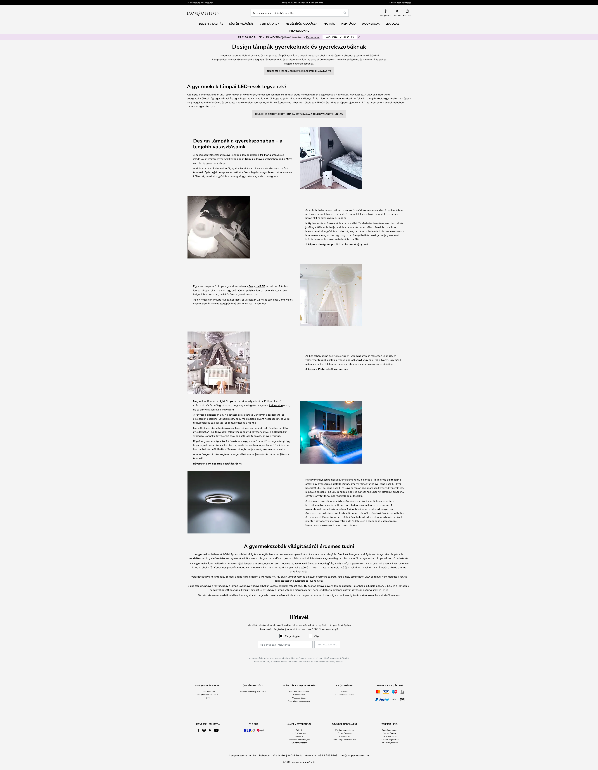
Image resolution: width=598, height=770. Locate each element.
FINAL (340, 37)
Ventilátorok (269, 23)
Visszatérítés (299, 694)
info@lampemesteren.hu (208, 694)
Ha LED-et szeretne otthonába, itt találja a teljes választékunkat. (299, 113)
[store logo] (203, 13)
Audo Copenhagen (390, 730)
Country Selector (299, 742)
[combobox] (300, 12)
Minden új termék (390, 742)
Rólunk (299, 730)
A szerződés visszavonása (299, 701)
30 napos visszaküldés (344, 694)
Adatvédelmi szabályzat (299, 739)
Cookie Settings (344, 733)
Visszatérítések (299, 698)
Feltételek (299, 736)
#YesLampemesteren (344, 730)
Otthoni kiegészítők (390, 739)
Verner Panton (390, 733)
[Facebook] (198, 730)
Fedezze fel (313, 37)
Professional (299, 30)
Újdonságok (371, 23)
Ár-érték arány (389, 736)
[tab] (208, 693)
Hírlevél (344, 691)
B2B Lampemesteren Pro (344, 739)
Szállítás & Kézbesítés (299, 691)
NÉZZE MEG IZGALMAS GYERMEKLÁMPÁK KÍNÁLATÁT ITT (299, 70)
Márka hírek (344, 736)
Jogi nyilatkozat (299, 733)
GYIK (208, 698)
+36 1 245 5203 (208, 691)
